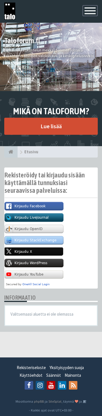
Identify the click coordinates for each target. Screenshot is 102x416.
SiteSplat (54, 401)
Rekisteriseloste (31, 367)
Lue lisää (51, 126)
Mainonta (73, 375)
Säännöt (53, 375)
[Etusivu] (11, 152)
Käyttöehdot (31, 375)
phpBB (39, 401)
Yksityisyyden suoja (67, 367)
